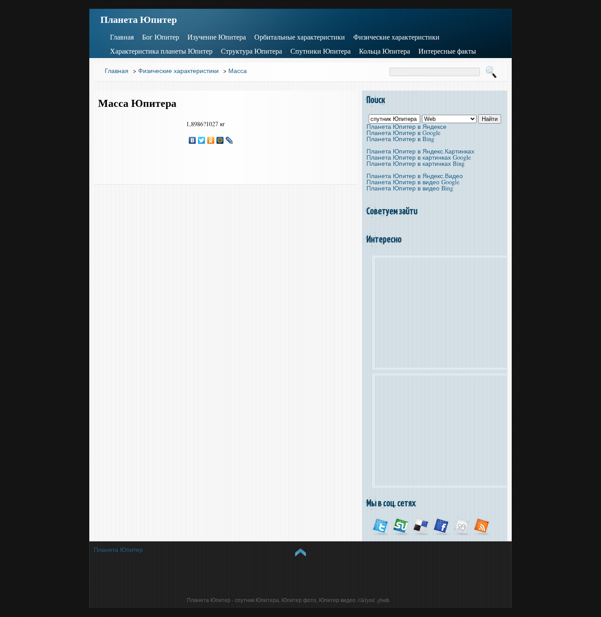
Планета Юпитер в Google (403, 132)
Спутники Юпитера (320, 51)
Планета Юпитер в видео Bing (409, 188)
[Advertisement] (137, 147)
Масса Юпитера (137, 103)
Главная (122, 37)
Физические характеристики (396, 37)
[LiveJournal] (229, 140)
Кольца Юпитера (384, 51)
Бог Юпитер (160, 37)
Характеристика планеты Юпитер (161, 51)
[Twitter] (201, 140)
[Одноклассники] (211, 140)
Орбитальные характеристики (299, 37)
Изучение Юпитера (216, 37)
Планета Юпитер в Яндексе (406, 126)
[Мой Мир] (220, 140)
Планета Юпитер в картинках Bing (415, 163)
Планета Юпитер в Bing (400, 139)
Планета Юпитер (138, 19)
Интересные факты (447, 51)
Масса (237, 70)
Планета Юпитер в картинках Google (418, 157)
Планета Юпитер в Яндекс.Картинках (420, 151)
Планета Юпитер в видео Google (412, 182)
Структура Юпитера (251, 51)
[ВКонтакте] (192, 140)
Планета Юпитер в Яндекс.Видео (414, 176)
